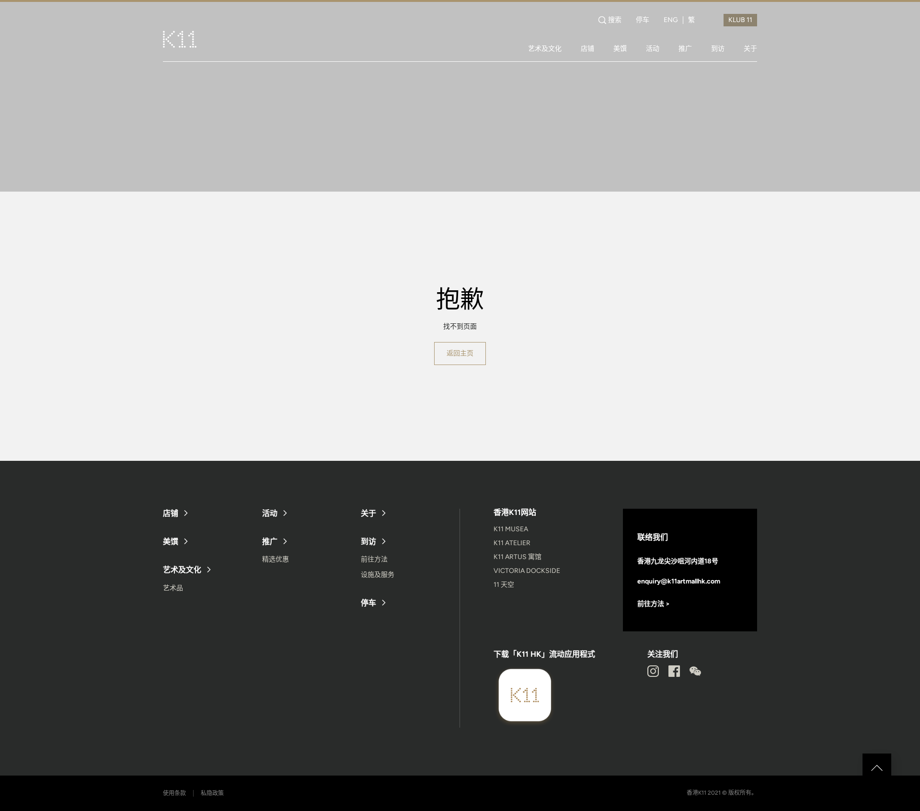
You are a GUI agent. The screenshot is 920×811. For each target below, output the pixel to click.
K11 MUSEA (511, 529)
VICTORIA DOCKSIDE (527, 571)
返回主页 (460, 353)
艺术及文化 (545, 48)
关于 (750, 48)
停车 (642, 20)
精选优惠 (275, 559)
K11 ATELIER (512, 543)
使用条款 (174, 793)
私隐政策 (212, 793)
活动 (652, 48)
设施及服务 (377, 575)
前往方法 (374, 559)
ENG (671, 20)
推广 (685, 48)
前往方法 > (653, 604)
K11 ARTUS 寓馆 (517, 557)
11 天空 (504, 585)
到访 (717, 48)
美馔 (620, 48)
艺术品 (173, 588)
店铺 (587, 48)
